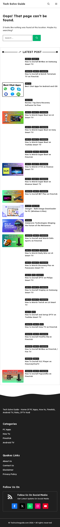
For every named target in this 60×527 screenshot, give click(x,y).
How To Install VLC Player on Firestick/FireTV (38, 362)
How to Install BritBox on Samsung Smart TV (41, 63)
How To (6, 434)
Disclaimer (8, 470)
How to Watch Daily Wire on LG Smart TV (39, 254)
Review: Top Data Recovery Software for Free (37, 104)
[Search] (37, 38)
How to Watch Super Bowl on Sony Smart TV (40, 131)
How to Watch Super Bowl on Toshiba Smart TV (38, 143)
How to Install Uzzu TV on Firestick (41, 327)
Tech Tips (29, 100)
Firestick (29, 71)
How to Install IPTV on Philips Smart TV (39, 279)
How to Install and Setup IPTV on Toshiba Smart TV (40, 316)
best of (28, 83)
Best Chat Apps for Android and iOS (41, 86)
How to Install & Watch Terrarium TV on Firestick (40, 75)
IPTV (33, 275)
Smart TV (35, 59)
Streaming (43, 71)
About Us (7, 461)
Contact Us (8, 465)
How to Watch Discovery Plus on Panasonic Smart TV (39, 266)
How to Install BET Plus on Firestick (41, 194)
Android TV (8, 442)
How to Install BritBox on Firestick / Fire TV (41, 350)
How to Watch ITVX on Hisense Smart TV (39, 168)
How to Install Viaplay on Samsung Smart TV (41, 291)
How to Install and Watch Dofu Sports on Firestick (39, 239)
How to (28, 59)
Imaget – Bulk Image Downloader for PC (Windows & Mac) (40, 210)
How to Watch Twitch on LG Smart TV (40, 303)
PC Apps (28, 206)
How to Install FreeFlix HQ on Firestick (38, 338)
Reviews (28, 220)
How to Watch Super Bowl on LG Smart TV (39, 116)
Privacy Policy (10, 474)
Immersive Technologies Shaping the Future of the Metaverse (40, 224)
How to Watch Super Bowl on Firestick (38, 155)
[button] (48, 4)
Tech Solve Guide (14, 3)
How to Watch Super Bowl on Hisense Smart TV (38, 183)
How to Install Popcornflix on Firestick (38, 375)
